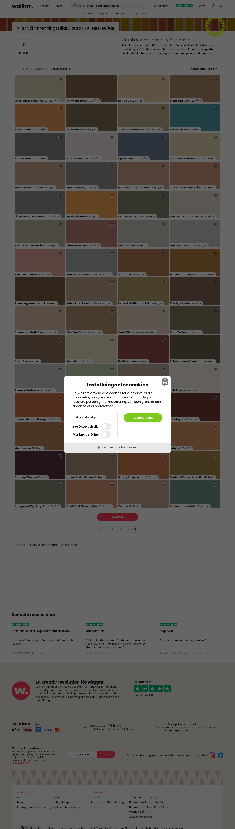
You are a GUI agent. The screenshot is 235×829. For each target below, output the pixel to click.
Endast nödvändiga (85, 417)
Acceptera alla (142, 417)
